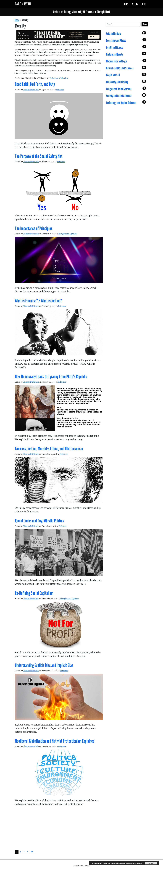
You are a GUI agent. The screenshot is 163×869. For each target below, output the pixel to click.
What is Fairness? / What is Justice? (38, 301)
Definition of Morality (59, 78)
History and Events (125, 54)
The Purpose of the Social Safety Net (38, 156)
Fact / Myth (23, 4)
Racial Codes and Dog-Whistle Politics (39, 521)
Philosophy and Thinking (125, 82)
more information (136, 863)
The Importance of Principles (33, 228)
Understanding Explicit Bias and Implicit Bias (44, 665)
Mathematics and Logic (125, 61)
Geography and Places (125, 41)
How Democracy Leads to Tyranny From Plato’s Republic (51, 376)
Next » (32, 852)
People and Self (125, 75)
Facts (125, 4)
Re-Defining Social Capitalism (34, 593)
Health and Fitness (125, 48)
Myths (135, 4)
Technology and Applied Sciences (125, 103)
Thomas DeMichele (31, 89)
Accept (151, 863)
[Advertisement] (59, 827)
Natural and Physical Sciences (125, 68)
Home (17, 20)
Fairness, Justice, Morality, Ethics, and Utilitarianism (49, 449)
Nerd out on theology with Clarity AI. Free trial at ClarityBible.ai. (81, 12)
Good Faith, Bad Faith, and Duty (35, 84)
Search (145, 24)
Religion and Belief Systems (125, 89)
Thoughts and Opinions (67, 234)
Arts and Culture (125, 34)
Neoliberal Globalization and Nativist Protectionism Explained (54, 741)
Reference (60, 89)
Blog (144, 4)
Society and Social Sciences (125, 96)
